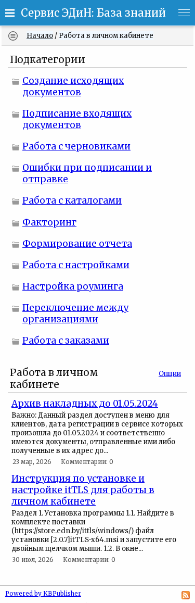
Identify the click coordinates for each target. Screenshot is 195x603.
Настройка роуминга (72, 286)
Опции (170, 373)
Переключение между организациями (75, 313)
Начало (40, 35)
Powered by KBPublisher (43, 593)
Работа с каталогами (72, 200)
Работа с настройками (75, 265)
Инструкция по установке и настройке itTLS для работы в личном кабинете (82, 490)
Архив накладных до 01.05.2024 (84, 403)
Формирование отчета (77, 243)
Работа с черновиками (76, 146)
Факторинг (49, 222)
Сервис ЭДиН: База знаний (93, 13)
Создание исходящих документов (73, 86)
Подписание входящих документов (77, 119)
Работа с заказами (65, 340)
